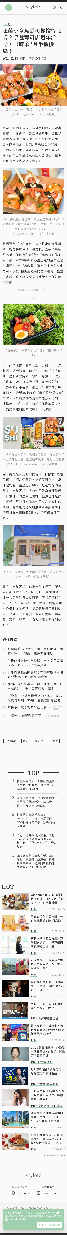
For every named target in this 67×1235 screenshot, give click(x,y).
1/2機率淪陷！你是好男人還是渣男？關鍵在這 (48, 1071)
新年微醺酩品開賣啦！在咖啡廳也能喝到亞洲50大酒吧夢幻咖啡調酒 (35, 674)
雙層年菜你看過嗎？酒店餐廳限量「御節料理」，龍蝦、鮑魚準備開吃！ (35, 651)
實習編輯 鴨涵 (37, 59)
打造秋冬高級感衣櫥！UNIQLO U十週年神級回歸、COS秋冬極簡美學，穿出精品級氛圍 (36, 820)
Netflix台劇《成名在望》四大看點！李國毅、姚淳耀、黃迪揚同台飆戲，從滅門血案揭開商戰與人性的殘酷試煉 (36, 861)
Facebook (22, 1193)
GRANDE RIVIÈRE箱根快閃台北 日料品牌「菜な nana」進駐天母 (47, 899)
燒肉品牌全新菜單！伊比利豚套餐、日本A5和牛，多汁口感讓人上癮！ (35, 686)
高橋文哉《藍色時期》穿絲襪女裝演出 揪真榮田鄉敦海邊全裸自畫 (47, 942)
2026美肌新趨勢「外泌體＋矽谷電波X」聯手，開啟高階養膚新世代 (48, 1051)
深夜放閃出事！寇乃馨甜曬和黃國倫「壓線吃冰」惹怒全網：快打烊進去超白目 (36, 801)
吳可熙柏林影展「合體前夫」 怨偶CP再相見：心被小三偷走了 (47, 986)
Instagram (49, 1193)
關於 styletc (19, 1186)
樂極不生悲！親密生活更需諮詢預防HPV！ (47, 1006)
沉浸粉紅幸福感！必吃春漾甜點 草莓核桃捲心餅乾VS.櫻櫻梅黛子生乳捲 (47, 1139)
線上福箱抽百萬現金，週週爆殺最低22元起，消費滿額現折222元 (47, 1030)
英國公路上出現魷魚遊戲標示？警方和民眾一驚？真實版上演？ (47, 964)
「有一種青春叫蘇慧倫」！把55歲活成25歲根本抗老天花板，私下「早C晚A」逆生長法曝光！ (36, 841)
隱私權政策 (11, 1216)
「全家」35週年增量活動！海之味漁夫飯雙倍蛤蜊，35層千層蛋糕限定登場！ (36, 697)
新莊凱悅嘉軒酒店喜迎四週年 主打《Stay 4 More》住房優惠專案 (47, 1117)
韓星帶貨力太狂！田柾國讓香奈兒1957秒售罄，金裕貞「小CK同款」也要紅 (36, 785)
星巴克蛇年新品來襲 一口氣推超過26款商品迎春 (47, 918)
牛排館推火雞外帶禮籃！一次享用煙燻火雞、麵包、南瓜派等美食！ (35, 662)
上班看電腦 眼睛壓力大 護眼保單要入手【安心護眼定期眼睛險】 (48, 1095)
